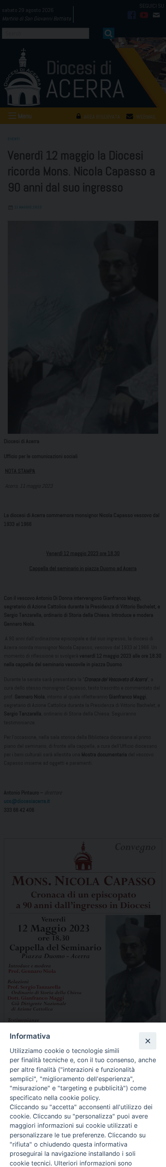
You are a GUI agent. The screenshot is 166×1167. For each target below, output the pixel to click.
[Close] (147, 1040)
